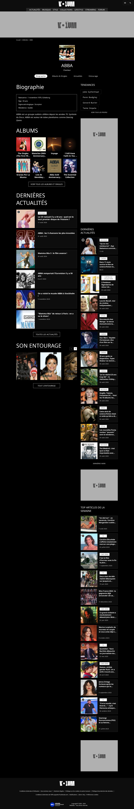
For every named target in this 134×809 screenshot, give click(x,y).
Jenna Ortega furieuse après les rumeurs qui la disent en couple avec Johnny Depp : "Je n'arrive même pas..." (107, 689)
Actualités (34, 9)
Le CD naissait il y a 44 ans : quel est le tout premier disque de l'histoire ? (56, 218)
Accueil (18, 40)
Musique (46, 9)
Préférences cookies (92, 795)
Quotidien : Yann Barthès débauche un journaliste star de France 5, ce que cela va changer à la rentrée (108, 654)
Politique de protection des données (102, 791)
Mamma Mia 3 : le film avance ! (52, 253)
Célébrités (25, 40)
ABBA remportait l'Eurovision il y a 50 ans (55, 274)
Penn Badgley (90, 97)
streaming (90, 9)
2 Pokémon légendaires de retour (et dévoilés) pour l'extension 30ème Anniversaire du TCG (108, 289)
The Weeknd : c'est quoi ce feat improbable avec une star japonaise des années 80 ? (107, 453)
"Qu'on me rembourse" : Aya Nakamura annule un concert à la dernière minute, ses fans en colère (107, 249)
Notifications (73, 795)
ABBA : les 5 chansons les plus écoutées (56, 233)
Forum (101, 9)
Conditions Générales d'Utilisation (29, 791)
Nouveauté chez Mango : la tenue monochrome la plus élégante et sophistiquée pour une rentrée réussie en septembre (108, 326)
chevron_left (71, 348)
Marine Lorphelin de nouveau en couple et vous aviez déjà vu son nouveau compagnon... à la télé (107, 633)
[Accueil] (67, 3)
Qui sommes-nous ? (46, 791)
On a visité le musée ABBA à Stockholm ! (56, 294)
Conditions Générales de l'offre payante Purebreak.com (52, 795)
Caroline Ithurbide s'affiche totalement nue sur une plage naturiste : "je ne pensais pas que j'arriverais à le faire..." (108, 546)
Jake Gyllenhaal (91, 92)
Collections (66, 9)
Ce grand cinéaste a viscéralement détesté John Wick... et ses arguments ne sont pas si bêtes (108, 617)
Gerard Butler (90, 102)
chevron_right (75, 348)
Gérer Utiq (82, 795)
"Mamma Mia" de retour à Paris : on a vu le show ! (55, 314)
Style (55, 9)
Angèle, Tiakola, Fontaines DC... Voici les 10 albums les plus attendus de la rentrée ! (108, 397)
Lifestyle (79, 9)
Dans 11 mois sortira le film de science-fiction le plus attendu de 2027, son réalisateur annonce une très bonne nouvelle (108, 270)
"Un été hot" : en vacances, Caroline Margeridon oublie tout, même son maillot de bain (106, 522)
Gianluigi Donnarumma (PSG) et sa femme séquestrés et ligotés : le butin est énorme (107, 722)
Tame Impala (89, 108)
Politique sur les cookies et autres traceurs (78, 791)
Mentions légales (59, 791)
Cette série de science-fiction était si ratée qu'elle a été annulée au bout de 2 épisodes (108, 416)
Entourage (93, 76)
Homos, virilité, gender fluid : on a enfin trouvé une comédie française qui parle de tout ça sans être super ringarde (108, 674)
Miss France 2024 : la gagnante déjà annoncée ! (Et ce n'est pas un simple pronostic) (107, 595)
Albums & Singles (59, 76)
